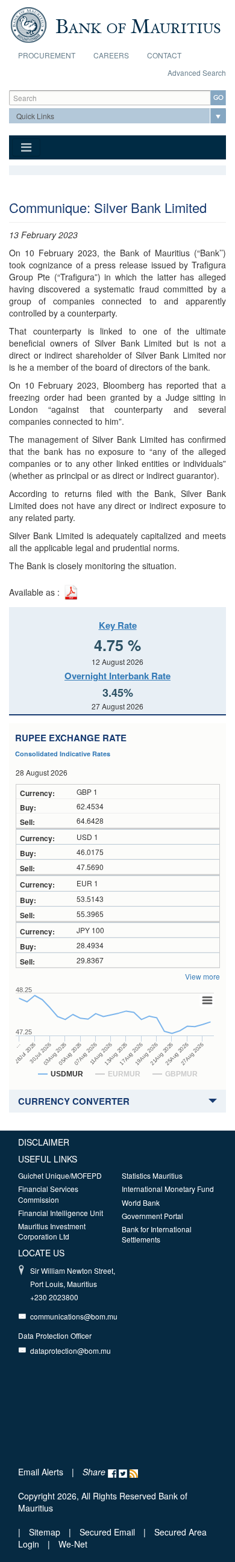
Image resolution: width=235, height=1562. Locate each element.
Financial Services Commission (48, 1194)
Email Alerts (40, 1472)
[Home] (115, 23)
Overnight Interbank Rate (117, 675)
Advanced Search (197, 72)
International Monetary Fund (168, 1189)
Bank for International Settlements (157, 1234)
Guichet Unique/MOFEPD (60, 1175)
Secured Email (107, 1532)
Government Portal (152, 1216)
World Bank (141, 1202)
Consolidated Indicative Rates (62, 753)
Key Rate (118, 625)
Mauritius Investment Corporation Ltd (52, 1231)
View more (202, 976)
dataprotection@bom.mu (70, 1350)
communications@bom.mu (74, 1316)
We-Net (72, 1544)
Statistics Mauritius (152, 1175)
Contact (164, 55)
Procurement (46, 55)
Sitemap (46, 1532)
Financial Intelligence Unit (60, 1213)
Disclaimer (43, 1142)
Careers (111, 55)
